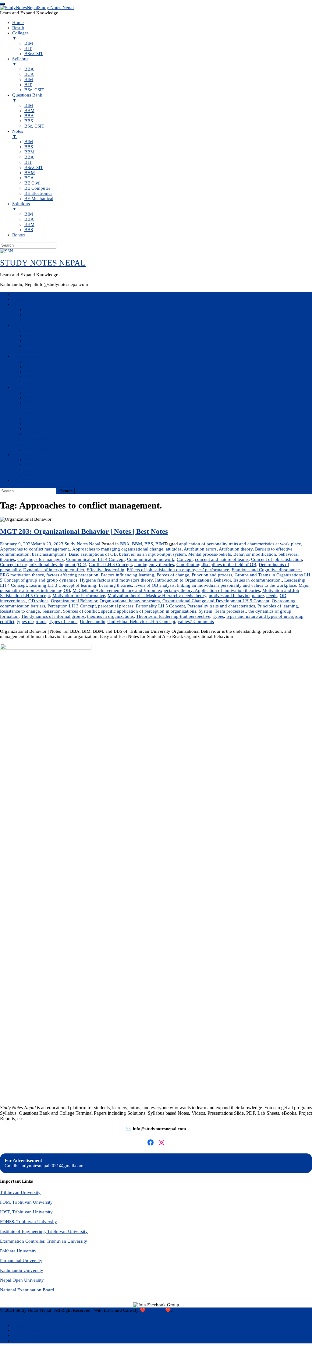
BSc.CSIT (33, 320)
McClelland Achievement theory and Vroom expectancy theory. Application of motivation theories (166, 590)
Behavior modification (254, 554)
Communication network (150, 559)
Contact (19, 1340)
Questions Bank (27, 356)
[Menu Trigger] (2, 4)
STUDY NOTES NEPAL (43, 262)
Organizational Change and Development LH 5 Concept (215, 600)
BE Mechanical (38, 449)
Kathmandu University (21, 1270)
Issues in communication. (257, 580)
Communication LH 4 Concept (95, 559)
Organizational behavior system (130, 600)
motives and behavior (229, 595)
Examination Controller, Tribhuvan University (43, 1241)
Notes (17, 387)
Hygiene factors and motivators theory (116, 580)
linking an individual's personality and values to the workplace (236, 585)
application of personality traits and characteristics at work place (240, 543)
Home (18, 294)
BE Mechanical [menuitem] (38, 198)
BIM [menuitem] (28, 43)
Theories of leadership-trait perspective (173, 616)
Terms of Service (28, 1330)
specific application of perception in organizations (148, 611)
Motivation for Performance (78, 595)
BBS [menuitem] (28, 120)
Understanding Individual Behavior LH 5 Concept (127, 621)
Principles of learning (277, 606)
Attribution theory (236, 549)
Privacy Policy (13, 1315)
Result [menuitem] (18, 27)
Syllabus (20, 325)
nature (258, 595)
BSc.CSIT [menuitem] (33, 53)
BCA (29, 335)
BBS (28, 377)
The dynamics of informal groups (53, 616)
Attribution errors (200, 549)
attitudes (174, 549)
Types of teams (63, 621)
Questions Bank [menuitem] (27, 98)
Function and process (212, 574)
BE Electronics (38, 444)
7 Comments (202, 621)
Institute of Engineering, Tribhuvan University (44, 1231)
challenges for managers (40, 559)
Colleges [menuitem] (20, 35)
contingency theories (154, 564)
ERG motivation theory (22, 574)
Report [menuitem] (18, 234)
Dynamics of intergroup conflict (53, 569)
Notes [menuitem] (17, 134)
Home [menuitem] (18, 22)
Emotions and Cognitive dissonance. (266, 569)
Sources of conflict (81, 611)
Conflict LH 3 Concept (110, 564)
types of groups (31, 621)
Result (18, 299)
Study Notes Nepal (82, 543)
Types (218, 616)
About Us (21, 1335)
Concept (185, 559)
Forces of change (173, 574)
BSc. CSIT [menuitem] (34, 89)
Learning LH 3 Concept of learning (62, 585)
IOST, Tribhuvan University (26, 1211)
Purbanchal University (21, 1260)
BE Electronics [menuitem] (38, 193)
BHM (29, 423)
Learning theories (115, 585)
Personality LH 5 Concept (160, 606)
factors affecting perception (72, 574)
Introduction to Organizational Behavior (193, 580)
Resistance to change (20, 611)
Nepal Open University (22, 1280)
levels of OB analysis (154, 585)
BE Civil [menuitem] (32, 183)
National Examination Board (27, 1289)
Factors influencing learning (127, 574)
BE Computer (37, 439)
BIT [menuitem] (28, 48)
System (205, 611)
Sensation (51, 611)
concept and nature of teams (222, 559)
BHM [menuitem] (29, 172)
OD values (38, 600)
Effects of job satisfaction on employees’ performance (178, 569)
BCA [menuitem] (29, 74)
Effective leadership (105, 569)
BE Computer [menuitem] (37, 188)
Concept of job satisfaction (276, 559)
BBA (29, 330)
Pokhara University (18, 1250)
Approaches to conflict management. (35, 549)
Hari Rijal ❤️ (158, 1310)
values (184, 621)
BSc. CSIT (34, 351)
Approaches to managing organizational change (117, 549)
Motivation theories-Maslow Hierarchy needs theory (157, 595)
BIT (28, 314)
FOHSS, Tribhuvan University (28, 1221)
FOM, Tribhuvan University (26, 1202)
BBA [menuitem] (29, 69)
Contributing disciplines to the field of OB (216, 564)
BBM (29, 366)
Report (18, 480)
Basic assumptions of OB (93, 554)
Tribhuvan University (20, 1192)
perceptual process (115, 606)
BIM (28, 309)
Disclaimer (22, 1325)
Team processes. (230, 611)
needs (271, 595)
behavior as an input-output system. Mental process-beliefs (175, 554)
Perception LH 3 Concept (72, 606)
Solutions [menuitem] (21, 206)
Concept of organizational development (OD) (43, 564)
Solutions (21, 454)
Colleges (20, 304)
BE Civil (32, 433)
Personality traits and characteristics (221, 606)
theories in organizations (110, 616)
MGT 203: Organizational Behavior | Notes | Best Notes (84, 531)
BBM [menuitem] (29, 110)
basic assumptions (49, 554)
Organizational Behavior (74, 600)
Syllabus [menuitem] (20, 61)
